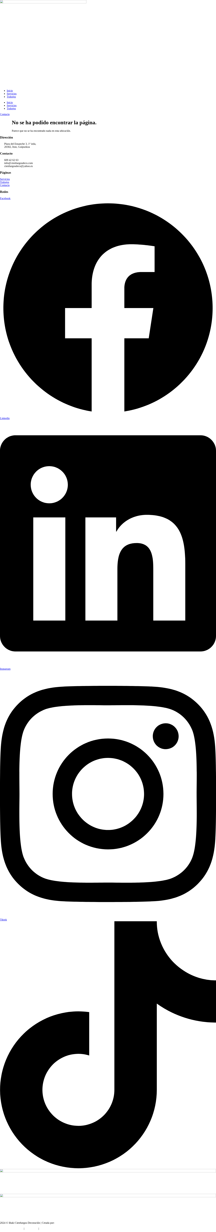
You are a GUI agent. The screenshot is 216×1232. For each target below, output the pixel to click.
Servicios (12, 93)
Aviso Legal (31, 1228)
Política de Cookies (50, 1228)
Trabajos (11, 96)
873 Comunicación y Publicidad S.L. (74, 1222)
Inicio (10, 90)
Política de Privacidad (11, 1228)
